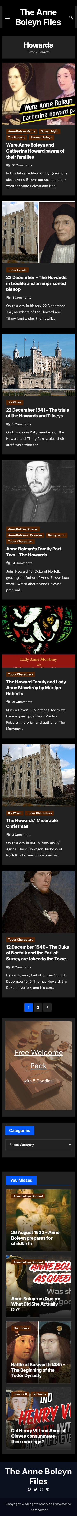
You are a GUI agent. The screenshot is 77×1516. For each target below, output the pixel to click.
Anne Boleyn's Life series (25, 535)
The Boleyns (16, 137)
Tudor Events (17, 270)
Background (56, 535)
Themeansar (38, 1510)
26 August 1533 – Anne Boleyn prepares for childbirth (35, 1238)
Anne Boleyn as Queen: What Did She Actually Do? (35, 1304)
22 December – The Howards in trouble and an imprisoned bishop (36, 283)
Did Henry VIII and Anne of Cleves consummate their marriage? (38, 1436)
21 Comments (22, 702)
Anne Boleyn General (23, 529)
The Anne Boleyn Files (38, 17)
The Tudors (21, 1328)
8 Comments (21, 835)
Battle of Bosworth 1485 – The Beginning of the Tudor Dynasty (38, 1370)
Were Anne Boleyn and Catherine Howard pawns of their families (35, 150)
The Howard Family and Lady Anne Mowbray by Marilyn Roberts (36, 687)
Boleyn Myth (49, 131)
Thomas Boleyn (41, 137)
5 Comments (21, 424)
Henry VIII (20, 1394)
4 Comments (21, 298)
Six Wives (14, 402)
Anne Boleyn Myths (21, 131)
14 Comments (22, 563)
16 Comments (22, 165)
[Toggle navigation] (7, 17)
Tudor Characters (20, 541)
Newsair (61, 1504)
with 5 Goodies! (38, 1081)
